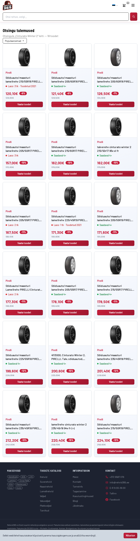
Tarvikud (44, 510)
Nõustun (130, 535)
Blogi (75, 500)
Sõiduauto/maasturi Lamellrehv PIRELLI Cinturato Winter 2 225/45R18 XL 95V (24, 289)
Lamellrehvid (46, 491)
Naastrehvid (46, 486)
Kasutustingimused (83, 496)
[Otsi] (133, 16)
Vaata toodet (24, 104)
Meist (75, 476)
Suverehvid (46, 481)
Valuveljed (45, 500)
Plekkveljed (45, 505)
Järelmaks (78, 505)
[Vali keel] (115, 5)
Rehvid (43, 476)
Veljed (43, 496)
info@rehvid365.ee (119, 482)
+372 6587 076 (117, 476)
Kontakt (77, 481)
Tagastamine (79, 491)
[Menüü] (133, 5)
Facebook (115, 499)
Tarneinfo (78, 486)
